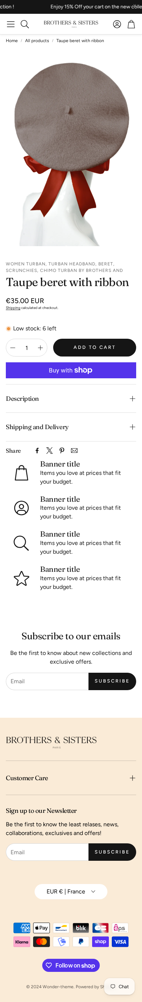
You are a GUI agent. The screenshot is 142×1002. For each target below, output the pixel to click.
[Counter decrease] (12, 347)
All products (37, 40)
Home (12, 40)
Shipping (13, 307)
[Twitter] (49, 450)
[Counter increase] (40, 347)
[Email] (74, 450)
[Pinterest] (62, 450)
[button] (11, 24)
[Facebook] (37, 450)
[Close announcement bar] (134, 5)
